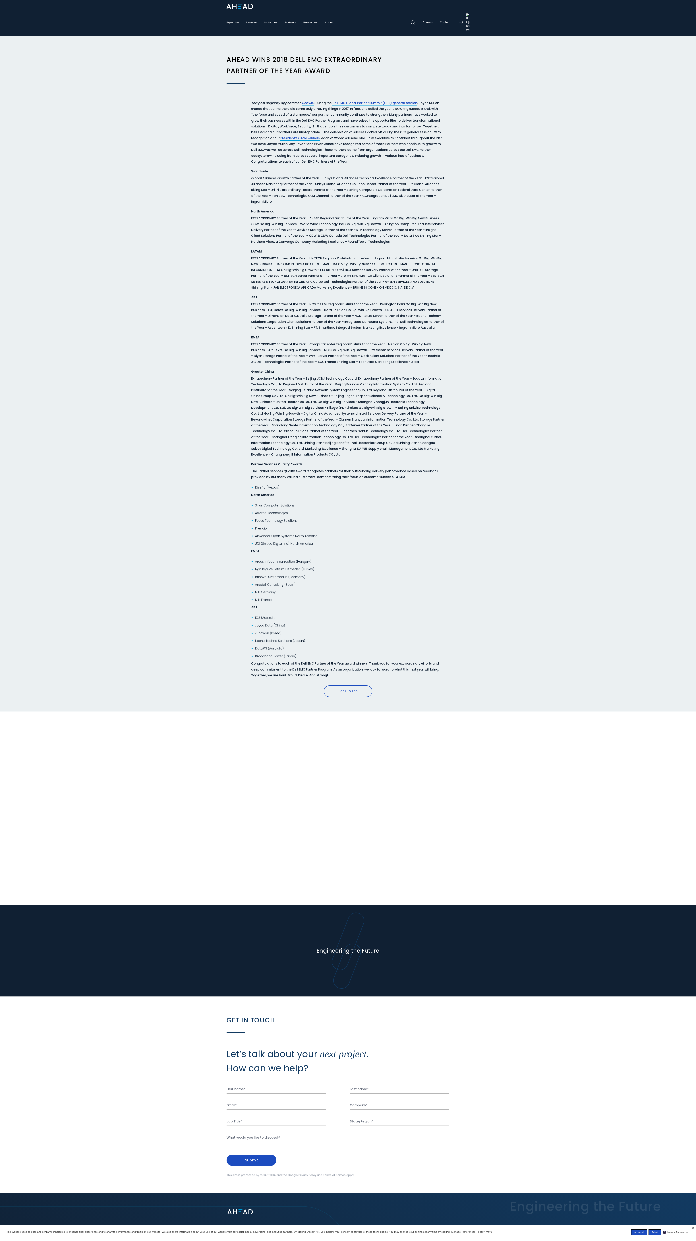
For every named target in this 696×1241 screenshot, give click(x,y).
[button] (675, 1232)
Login (461, 22)
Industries (270, 22)
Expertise (233, 22)
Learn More (485, 1232)
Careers (428, 22)
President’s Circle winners (300, 138)
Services (251, 22)
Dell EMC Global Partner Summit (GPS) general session (374, 103)
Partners (290, 22)
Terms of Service (334, 1175)
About (329, 22)
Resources (310, 22)
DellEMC (308, 103)
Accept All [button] (639, 1232)
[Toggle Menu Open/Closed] (466, 6)
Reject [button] (655, 1232)
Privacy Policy (307, 1175)
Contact (445, 22)
